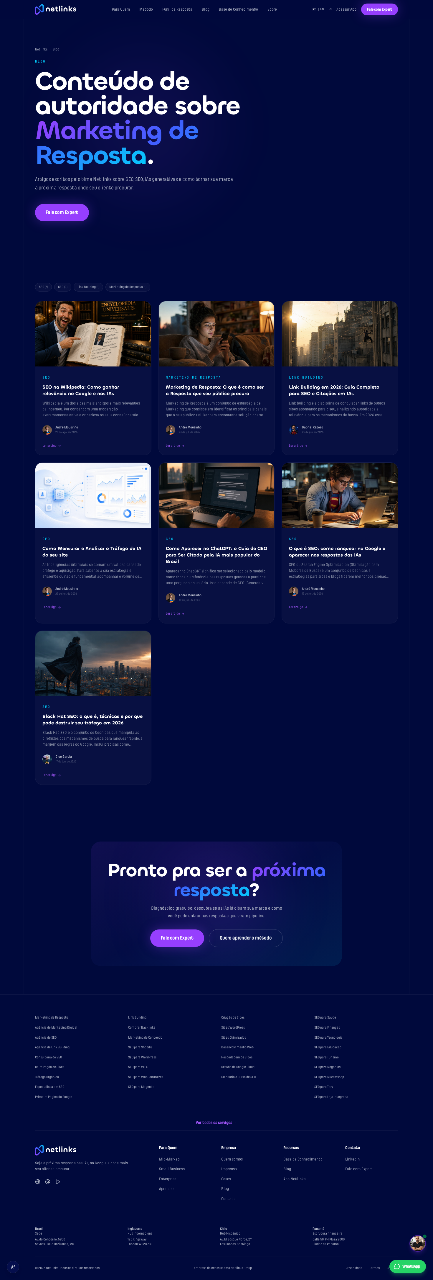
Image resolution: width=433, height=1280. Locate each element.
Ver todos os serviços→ (216, 1122)
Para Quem (121, 9)
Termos (374, 1268)
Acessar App (346, 9)
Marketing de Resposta (127, 287)
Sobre (272, 9)
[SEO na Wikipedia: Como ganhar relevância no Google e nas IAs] (93, 378)
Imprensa (229, 1169)
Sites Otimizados (233, 1038)
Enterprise (167, 1179)
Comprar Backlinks (141, 1027)
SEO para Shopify (140, 1047)
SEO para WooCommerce (145, 1077)
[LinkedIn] (37, 1181)
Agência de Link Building (52, 1047)
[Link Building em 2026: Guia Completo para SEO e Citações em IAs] (340, 378)
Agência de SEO (46, 1038)
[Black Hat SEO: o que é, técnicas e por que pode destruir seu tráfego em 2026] (93, 708)
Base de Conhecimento (238, 9)
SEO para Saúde (325, 1017)
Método (146, 9)
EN (322, 9)
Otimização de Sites (49, 1067)
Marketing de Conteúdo (145, 1038)
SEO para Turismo (326, 1057)
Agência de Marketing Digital (56, 1027)
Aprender (166, 1188)
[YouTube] (57, 1181)
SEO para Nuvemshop (329, 1077)
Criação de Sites (232, 1017)
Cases (226, 1179)
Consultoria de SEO (48, 1057)
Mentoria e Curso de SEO (238, 1077)
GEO (62, 287)
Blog (205, 9)
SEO (43, 287)
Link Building (88, 287)
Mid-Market (169, 1159)
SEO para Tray (323, 1087)
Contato (228, 1198)
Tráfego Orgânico (47, 1077)
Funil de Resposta (177, 9)
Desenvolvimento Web (237, 1047)
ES (330, 9)
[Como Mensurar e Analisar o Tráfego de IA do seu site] (93, 543)
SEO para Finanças (327, 1027)
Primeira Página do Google (53, 1097)
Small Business (172, 1169)
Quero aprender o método (246, 938)
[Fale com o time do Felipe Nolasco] (417, 1243)
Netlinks (41, 49)
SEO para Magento (141, 1087)
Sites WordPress (233, 1027)
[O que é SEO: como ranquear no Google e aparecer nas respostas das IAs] (340, 543)
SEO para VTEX (138, 1067)
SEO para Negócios (327, 1067)
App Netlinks (294, 1179)
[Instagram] (47, 1181)
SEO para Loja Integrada (331, 1097)
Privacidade (354, 1268)
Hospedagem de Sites (236, 1057)
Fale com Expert (379, 9)
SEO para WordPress (142, 1057)
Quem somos (232, 1159)
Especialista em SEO (49, 1087)
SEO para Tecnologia (328, 1038)
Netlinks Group (241, 1268)
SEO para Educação (327, 1047)
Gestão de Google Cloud (237, 1067)
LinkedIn (352, 1159)
